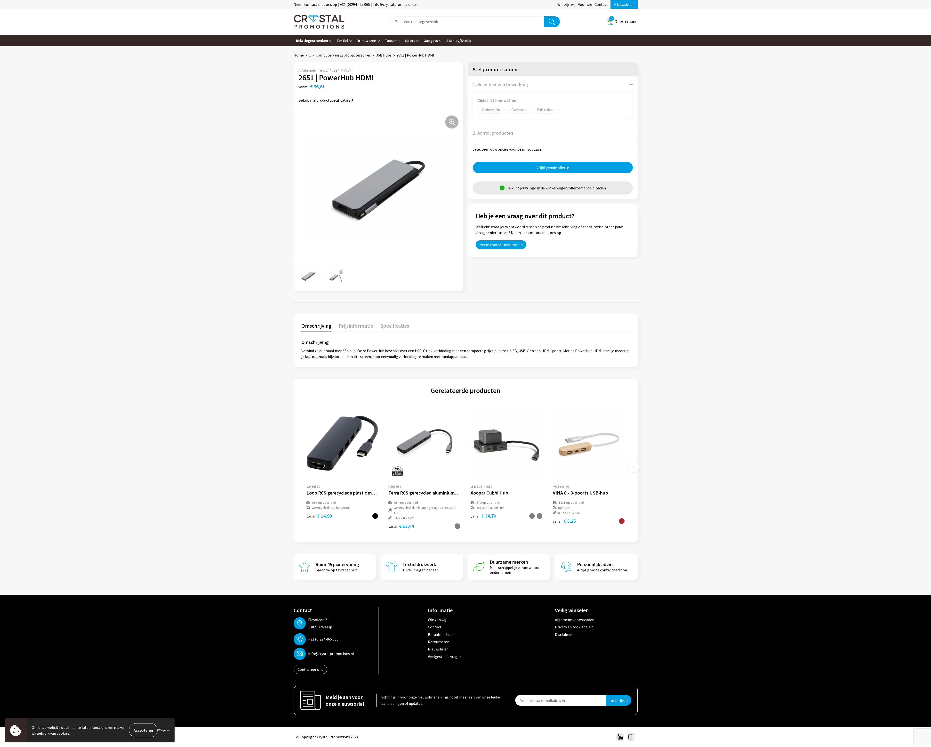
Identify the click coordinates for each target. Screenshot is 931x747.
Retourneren (438, 641)
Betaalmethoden (442, 634)
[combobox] (467, 21)
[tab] (316, 327)
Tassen (391, 40)
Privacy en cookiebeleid (574, 627)
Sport (410, 40)
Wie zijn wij (566, 4)
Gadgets (431, 40)
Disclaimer (564, 634)
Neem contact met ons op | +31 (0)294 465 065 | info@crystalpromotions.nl (356, 4)
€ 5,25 (564, 521)
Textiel (342, 40)
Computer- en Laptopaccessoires (343, 55)
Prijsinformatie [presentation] (356, 325)
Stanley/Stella (458, 40)
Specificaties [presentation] (394, 325)
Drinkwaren (366, 40)
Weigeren (164, 730)
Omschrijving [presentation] (316, 325)
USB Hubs (384, 55)
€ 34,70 (483, 516)
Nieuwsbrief (624, 4)
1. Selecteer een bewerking (500, 84)
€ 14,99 (319, 516)
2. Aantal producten (493, 133)
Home (299, 55)
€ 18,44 (401, 526)
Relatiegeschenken (312, 40)
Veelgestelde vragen (445, 656)
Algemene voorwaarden (574, 619)
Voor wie (585, 4)
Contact (601, 4)
